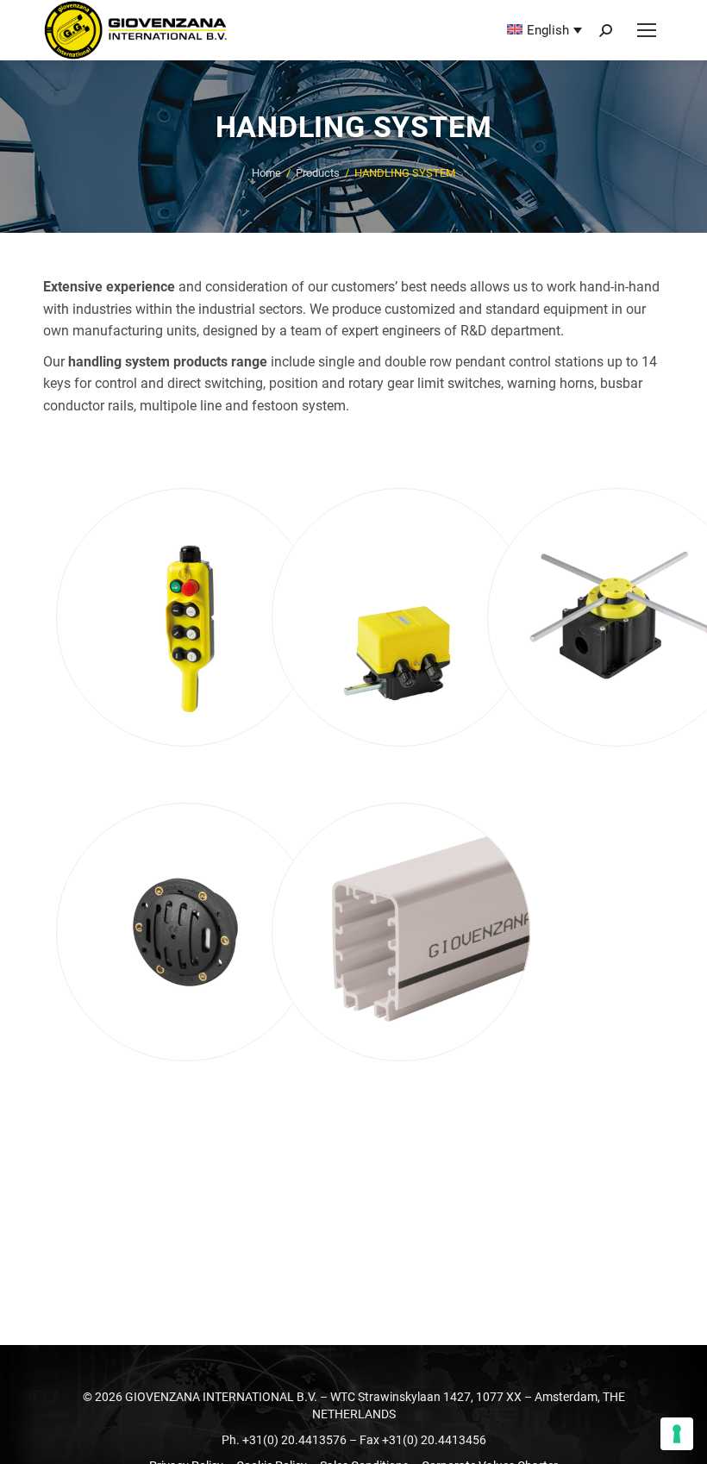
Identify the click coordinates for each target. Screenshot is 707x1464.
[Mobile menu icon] (646, 30)
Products (318, 172)
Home (266, 172)
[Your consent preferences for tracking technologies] (676, 1433)
